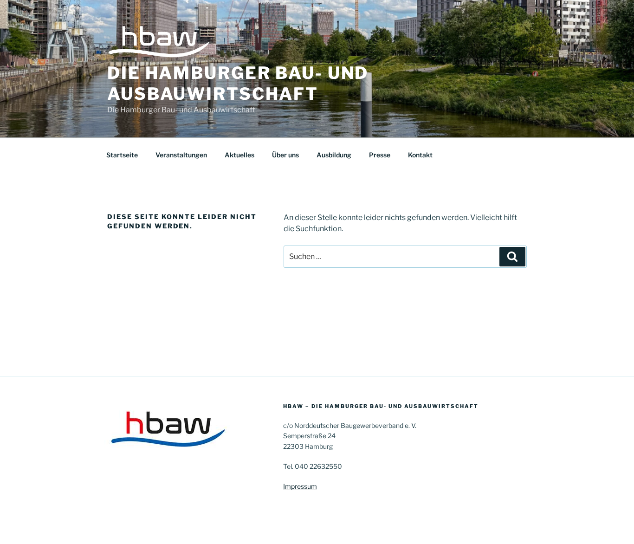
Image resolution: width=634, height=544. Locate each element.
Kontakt (420, 155)
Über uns (285, 155)
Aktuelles (239, 155)
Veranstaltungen (181, 155)
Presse (379, 155)
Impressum (300, 486)
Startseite (122, 155)
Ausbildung (334, 155)
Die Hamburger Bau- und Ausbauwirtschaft (238, 83)
